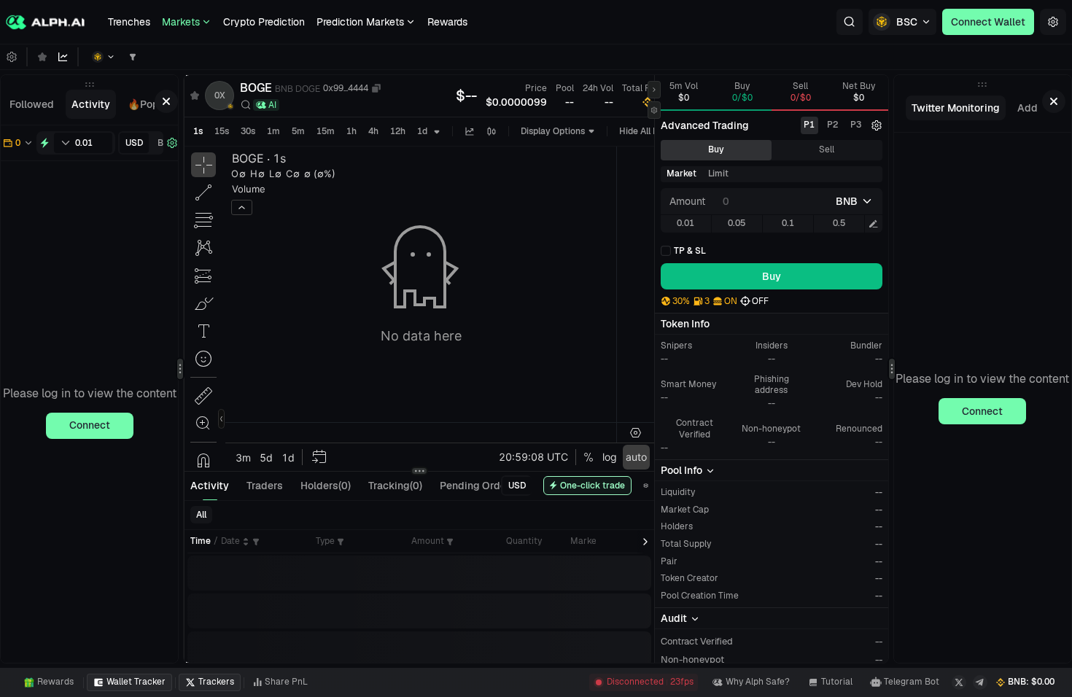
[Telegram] (980, 682)
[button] (849, 22)
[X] (959, 682)
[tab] (32, 104)
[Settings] (1053, 22)
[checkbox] (683, 250)
